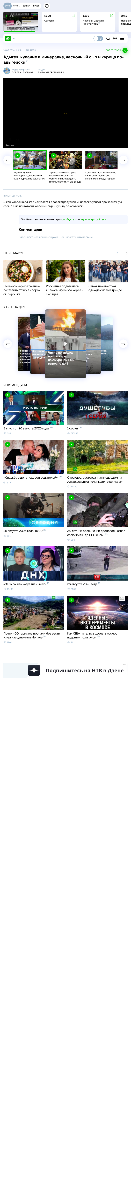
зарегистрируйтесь (93, 219)
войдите (68, 219)
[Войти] (115, 38)
